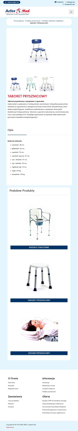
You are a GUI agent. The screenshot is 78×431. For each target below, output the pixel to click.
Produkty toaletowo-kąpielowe (52, 21)
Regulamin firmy (13, 388)
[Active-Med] (17, 11)
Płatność (11, 404)
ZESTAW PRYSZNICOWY (39, 353)
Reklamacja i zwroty (48, 385)
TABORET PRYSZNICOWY (39, 300)
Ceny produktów (13, 401)
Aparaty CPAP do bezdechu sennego (54, 401)
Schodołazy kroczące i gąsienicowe (53, 413)
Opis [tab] (10, 130)
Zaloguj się (71, 2)
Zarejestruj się (70, 4)
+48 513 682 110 (13, 2)
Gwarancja (45, 382)
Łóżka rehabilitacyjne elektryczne (52, 404)
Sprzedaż (11, 385)
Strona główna (19, 21)
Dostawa (11, 407)
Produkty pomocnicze (32, 21)
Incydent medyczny (48, 388)
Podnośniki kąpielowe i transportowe (54, 410)
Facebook (60, 2)
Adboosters (10, 427)
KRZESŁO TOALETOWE (39, 247)
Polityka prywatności (49, 391)
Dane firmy (11, 382)
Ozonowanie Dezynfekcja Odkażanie (54, 407)
